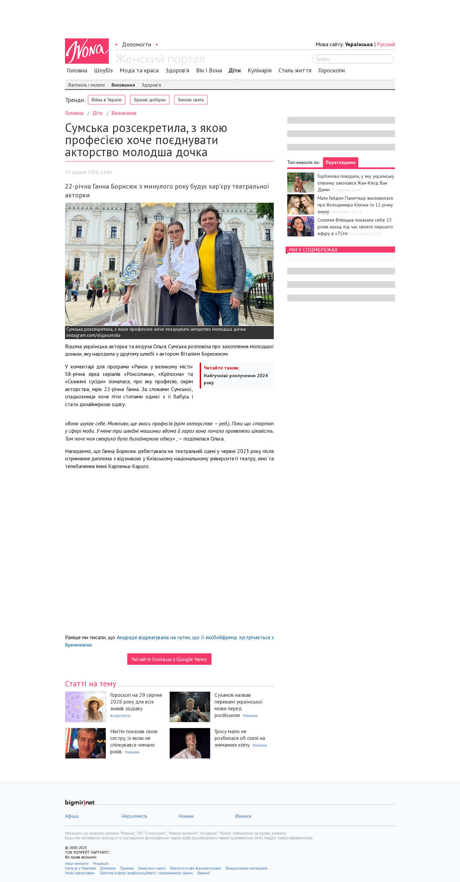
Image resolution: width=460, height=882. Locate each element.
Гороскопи (331, 70)
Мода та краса (139, 70)
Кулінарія (260, 70)
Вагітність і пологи (86, 85)
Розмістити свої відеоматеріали (195, 868)
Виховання (123, 85)
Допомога (108, 868)
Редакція (100, 863)
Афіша (71, 816)
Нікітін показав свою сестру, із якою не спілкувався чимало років (134, 741)
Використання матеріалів (246, 868)
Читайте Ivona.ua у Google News (169, 659)
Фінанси (243, 816)
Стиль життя (294, 70)
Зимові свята (191, 100)
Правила (127, 868)
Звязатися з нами (152, 868)
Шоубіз (103, 70)
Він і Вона (209, 70)
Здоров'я (177, 70)
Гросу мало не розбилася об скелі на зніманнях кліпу (240, 738)
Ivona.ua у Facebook (80, 868)
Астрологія (120, 715)
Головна (77, 70)
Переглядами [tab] (341, 162)
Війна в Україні (107, 100)
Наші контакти (77, 863)
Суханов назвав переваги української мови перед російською (239, 704)
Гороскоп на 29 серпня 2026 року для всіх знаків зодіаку (136, 701)
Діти (235, 70)
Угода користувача (80, 873)
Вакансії (203, 873)
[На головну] (160, 59)
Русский (386, 44)
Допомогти (136, 44)
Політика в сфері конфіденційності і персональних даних (146, 873)
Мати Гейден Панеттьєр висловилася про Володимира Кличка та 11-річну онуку (355, 205)
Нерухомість (134, 816)
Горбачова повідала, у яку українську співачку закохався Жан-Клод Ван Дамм (356, 183)
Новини (250, 715)
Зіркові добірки (150, 100)
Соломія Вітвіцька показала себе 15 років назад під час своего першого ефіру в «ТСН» (355, 226)
